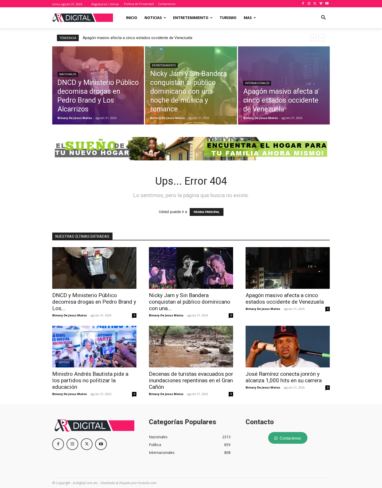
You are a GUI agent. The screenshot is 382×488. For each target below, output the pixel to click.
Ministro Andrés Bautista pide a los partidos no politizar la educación (142, 37)
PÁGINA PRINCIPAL (207, 212)
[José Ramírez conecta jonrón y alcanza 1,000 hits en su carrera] (288, 346)
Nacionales (67, 74)
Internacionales (257, 83)
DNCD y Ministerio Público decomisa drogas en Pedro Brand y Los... (94, 301)
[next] (322, 38)
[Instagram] (309, 4)
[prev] (313, 38)
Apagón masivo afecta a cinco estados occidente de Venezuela (285, 298)
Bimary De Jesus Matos (69, 315)
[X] (315, 4)
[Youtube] (327, 4)
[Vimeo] (321, 4)
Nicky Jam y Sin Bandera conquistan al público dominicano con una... (189, 301)
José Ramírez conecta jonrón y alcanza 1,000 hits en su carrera (284, 377)
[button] (323, 17)
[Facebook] (303, 4)
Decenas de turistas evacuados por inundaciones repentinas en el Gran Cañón (191, 380)
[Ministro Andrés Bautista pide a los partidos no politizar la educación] (94, 346)
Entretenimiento (164, 65)
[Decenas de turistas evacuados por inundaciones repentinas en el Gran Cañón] (191, 346)
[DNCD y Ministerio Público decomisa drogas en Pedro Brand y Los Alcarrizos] (98, 85)
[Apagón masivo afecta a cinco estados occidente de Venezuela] (284, 85)
